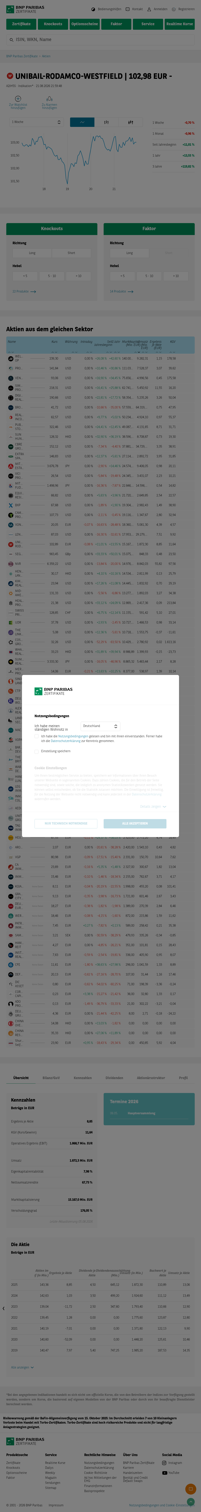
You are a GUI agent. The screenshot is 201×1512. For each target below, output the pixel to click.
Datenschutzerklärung (65, 741)
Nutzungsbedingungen (73, 736)
